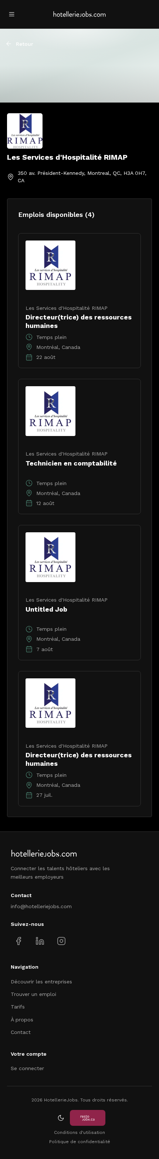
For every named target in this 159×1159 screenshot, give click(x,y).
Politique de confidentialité (79, 1141)
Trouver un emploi (33, 994)
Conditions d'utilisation (79, 1132)
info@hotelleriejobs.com (41, 906)
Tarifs (18, 1007)
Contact (21, 1032)
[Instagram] (61, 941)
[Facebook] (19, 941)
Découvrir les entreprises (41, 982)
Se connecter (27, 1068)
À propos (22, 1020)
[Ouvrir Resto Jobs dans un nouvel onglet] (87, 1118)
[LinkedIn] (40, 941)
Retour (24, 44)
